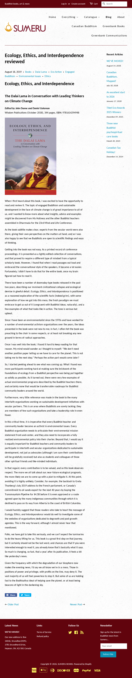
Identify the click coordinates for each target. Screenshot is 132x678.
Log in (64, 4)
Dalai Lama (41, 72)
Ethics (48, 76)
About (121, 17)
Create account (78, 4)
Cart (96, 4)
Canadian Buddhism (84, 26)
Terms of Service (44, 632)
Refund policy (43, 636)
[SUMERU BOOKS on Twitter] (70, 633)
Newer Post (76, 604)
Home (52, 17)
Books (28, 72)
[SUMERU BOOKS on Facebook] (76, 633)
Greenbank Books (114, 26)
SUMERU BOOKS (65, 664)
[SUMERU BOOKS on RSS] (82, 633)
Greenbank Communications (109, 35)
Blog (109, 17)
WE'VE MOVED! (115, 61)
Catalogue (91, 17)
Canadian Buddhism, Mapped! (112, 77)
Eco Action (56, 72)
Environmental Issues (30, 76)
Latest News (11, 625)
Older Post (13, 604)
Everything (69, 17)
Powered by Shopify (82, 664)
